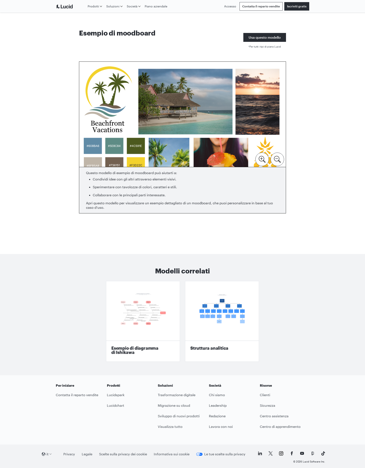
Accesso (230, 6)
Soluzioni (113, 6)
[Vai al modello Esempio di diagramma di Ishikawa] (143, 321)
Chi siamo (217, 395)
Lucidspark (115, 395)
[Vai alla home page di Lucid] (71, 6)
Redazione (217, 416)
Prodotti (93, 6)
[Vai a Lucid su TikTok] (323, 453)
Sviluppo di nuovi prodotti (179, 416)
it (47, 454)
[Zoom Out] (277, 159)
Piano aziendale (156, 6)
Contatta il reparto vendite (261, 6)
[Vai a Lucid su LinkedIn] (260, 453)
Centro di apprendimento (280, 426)
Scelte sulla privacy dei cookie (123, 454)
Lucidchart (115, 405)
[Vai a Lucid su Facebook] (292, 453)
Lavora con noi (221, 426)
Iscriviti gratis (296, 6)
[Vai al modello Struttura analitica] (222, 321)
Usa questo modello (265, 37)
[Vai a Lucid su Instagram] (281, 453)
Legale (87, 454)
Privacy (69, 454)
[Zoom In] (262, 159)
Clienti (265, 395)
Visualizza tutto (170, 426)
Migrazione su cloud (174, 405)
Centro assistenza (274, 416)
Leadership (218, 405)
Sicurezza (267, 405)
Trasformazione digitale (176, 395)
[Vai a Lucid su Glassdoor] (313, 453)
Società (132, 6)
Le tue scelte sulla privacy (224, 454)
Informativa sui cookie (171, 454)
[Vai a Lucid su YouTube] (302, 453)
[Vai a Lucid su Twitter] (270, 453)
